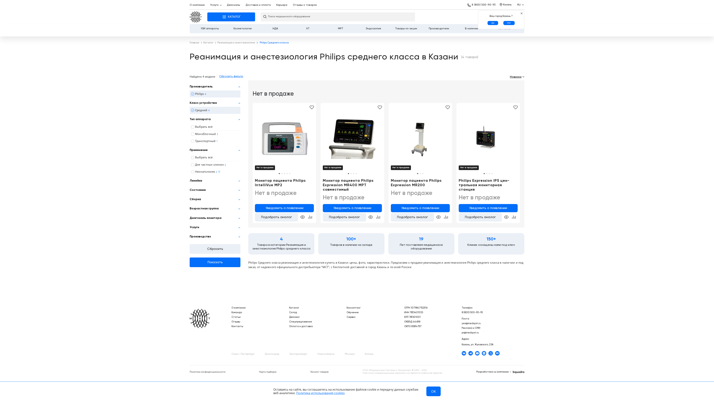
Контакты (237, 326)
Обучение (353, 312)
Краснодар (272, 354)
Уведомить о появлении (284, 208)
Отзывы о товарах (305, 5)
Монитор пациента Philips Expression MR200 (416, 183)
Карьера (281, 5)
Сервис (351, 317)
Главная (196, 17)
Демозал (294, 317)
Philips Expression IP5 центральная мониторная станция (484, 185)
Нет (509, 23)
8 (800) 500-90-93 (484, 5)
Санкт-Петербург (243, 354)
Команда (236, 312)
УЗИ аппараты (210, 28)
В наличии (471, 28)
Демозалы (233, 5)
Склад (293, 312)
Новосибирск (326, 354)
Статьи (236, 317)
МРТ (340, 28)
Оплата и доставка (301, 326)
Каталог (294, 308)
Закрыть (521, 13)
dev (518, 372)
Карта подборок (267, 371)
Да (492, 23)
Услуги (214, 5)
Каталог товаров (320, 371)
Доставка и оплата (258, 5)
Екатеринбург (298, 354)
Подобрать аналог (276, 217)
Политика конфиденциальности (208, 371)
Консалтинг (354, 308)
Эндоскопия (373, 28)
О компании (197, 5)
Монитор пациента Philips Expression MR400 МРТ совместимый (348, 185)
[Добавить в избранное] (379, 107)
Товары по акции (406, 28)
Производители (439, 28)
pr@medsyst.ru (470, 333)
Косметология (243, 28)
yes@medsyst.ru (471, 323)
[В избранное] (311, 107)
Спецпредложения (300, 322)
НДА (275, 28)
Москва (350, 354)
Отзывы (235, 322)
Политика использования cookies (320, 393)
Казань (369, 354)
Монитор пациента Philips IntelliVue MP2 (280, 183)
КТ (308, 28)
